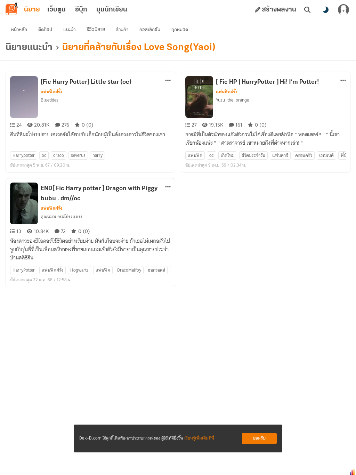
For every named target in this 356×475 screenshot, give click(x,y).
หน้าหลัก (19, 29)
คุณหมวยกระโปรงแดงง (61, 216)
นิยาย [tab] (32, 9)
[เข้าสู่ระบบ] (343, 10)
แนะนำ (69, 29)
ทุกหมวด (179, 29)
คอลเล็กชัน (149, 29)
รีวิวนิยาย (96, 29)
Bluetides (49, 100)
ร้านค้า (122, 29)
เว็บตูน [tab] (56, 9)
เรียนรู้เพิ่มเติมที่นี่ (199, 438)
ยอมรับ (259, 438)
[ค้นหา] (307, 10)
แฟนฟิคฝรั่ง (51, 92)
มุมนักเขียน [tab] (111, 9)
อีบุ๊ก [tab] (81, 9)
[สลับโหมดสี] (325, 10)
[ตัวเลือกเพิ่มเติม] (168, 80)
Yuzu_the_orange (232, 100)
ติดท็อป (45, 29)
